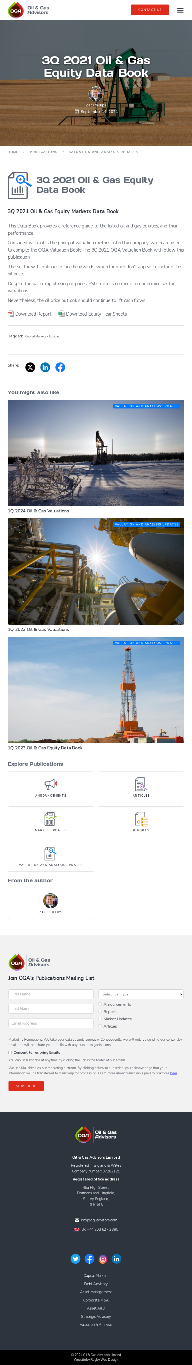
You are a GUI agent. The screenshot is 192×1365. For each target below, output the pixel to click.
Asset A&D (96, 1308)
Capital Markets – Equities (42, 336)
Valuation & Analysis (96, 1324)
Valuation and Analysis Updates (103, 152)
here (173, 1073)
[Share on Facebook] (60, 367)
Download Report (33, 314)
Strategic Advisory (96, 1316)
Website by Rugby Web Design (96, 1359)
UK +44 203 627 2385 (100, 1229)
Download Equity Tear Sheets (96, 314)
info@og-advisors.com (99, 1220)
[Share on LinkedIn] (45, 367)
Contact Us (150, 10)
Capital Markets (96, 1275)
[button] (180, 10)
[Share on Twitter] (30, 367)
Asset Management (96, 1291)
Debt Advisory (96, 1283)
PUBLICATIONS (44, 152)
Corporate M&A (95, 1300)
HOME (13, 152)
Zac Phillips (96, 105)
